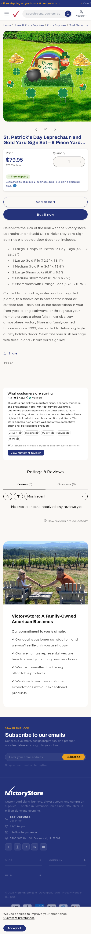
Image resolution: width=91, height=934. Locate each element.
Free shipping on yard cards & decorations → (32, 3)
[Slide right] (55, 129)
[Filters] (18, 496)
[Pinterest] (34, 846)
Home (7, 25)
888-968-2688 (20, 816)
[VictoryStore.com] (16, 14)
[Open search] (7, 496)
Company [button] (55, 860)
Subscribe (73, 757)
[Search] (68, 14)
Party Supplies (56, 25)
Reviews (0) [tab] (24, 484)
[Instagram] (17, 846)
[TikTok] (26, 846)
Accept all (15, 928)
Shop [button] (8, 860)
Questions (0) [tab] (67, 484)
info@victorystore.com (24, 832)
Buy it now (45, 214)
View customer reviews (26, 452)
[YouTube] (43, 846)
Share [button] (12, 353)
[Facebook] (8, 846)
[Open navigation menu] (7, 14)
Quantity (59, 153)
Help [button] (8, 875)
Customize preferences (18, 917)
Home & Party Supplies (29, 25)
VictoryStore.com (26, 892)
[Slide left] (36, 129)
